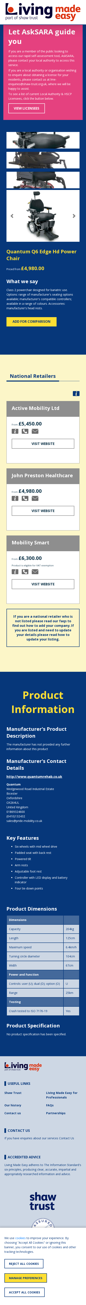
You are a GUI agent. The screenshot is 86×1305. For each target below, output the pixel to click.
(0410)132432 (15, 816)
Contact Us (66, 1138)
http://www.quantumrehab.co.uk (34, 776)
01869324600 (15, 812)
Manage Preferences (25, 1278)
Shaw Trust (13, 1093)
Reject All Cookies (24, 1264)
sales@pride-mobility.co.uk (24, 821)
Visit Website (43, 443)
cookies (20, 1238)
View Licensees (26, 108)
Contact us (12, 1113)
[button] (12, 216)
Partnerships (56, 1113)
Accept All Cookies (24, 1292)
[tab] (32, 373)
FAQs (50, 1105)
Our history (12, 1105)
